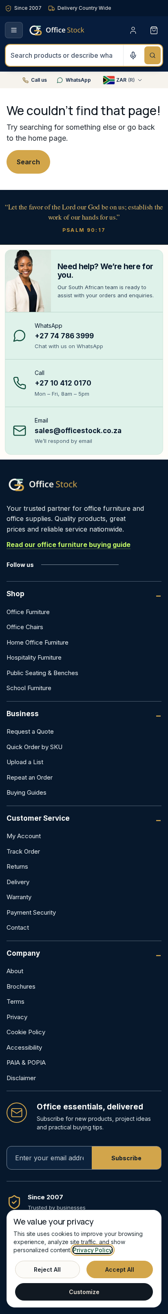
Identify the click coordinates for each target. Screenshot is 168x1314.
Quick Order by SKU (34, 747)
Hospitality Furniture (34, 657)
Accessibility (24, 1047)
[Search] (152, 55)
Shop (15, 594)
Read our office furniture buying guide (68, 544)
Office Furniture (28, 612)
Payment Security (31, 912)
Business (23, 714)
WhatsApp (78, 80)
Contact (18, 927)
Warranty (19, 897)
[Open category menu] (14, 30)
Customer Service (38, 818)
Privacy (17, 1017)
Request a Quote (30, 731)
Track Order (23, 851)
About (15, 971)
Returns (17, 866)
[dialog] (84, 1258)
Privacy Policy (92, 1249)
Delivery (18, 882)
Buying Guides (26, 792)
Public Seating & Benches (42, 673)
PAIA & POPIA (26, 1062)
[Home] (68, 30)
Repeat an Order (30, 777)
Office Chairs (25, 627)
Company (23, 953)
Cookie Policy (26, 1032)
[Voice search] (133, 55)
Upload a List (25, 762)
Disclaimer (21, 1078)
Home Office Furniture (38, 642)
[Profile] (133, 30)
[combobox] (64, 55)
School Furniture (29, 688)
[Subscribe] (126, 1157)
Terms (15, 1001)
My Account (24, 836)
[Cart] (154, 30)
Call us (39, 80)
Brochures (21, 986)
